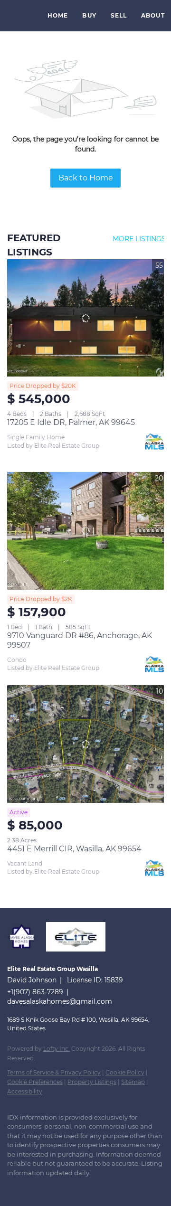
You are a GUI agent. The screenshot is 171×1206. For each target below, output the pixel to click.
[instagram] (50, 1187)
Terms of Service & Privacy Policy (54, 1072)
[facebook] (12, 1187)
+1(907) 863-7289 (35, 992)
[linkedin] (31, 1187)
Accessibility (24, 1091)
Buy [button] (89, 15)
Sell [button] (119, 15)
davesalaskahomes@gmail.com (59, 1001)
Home (58, 15)
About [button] (153, 15)
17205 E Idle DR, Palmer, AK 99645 (71, 422)
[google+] (88, 1187)
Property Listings (91, 1081)
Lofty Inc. (56, 1048)
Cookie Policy (124, 1072)
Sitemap (133, 1081)
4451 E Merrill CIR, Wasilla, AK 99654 (74, 848)
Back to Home (85, 177)
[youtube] (69, 1187)
